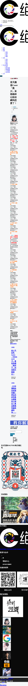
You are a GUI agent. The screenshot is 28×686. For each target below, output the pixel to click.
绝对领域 (10, 678)
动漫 (4, 50)
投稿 (1, 76)
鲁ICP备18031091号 (6, 679)
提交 (11, 435)
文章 (4, 57)
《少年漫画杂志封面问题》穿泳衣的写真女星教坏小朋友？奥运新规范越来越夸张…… (13, 399)
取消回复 (12, 433)
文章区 (14, 106)
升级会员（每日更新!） (8, 20)
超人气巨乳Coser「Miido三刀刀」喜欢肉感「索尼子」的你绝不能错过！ (14, 362)
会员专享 (5, 22)
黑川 (12, 235)
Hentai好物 (5, 65)
